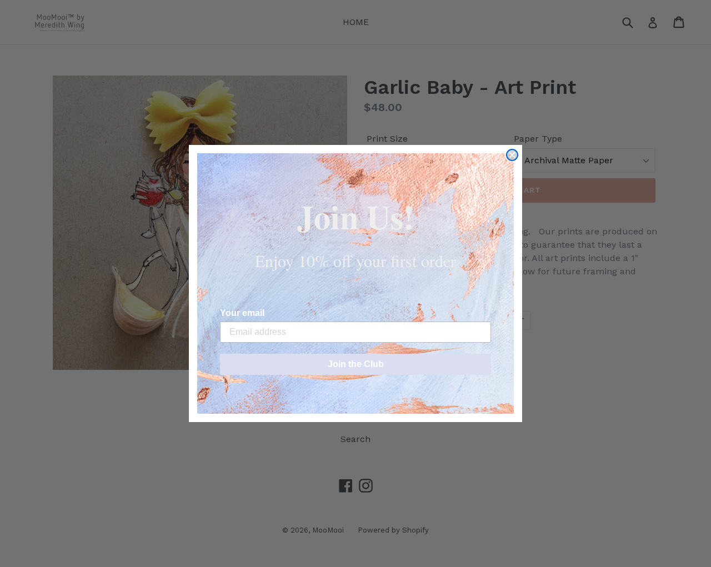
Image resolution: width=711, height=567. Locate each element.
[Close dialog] (512, 154)
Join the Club (356, 364)
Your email (242, 313)
